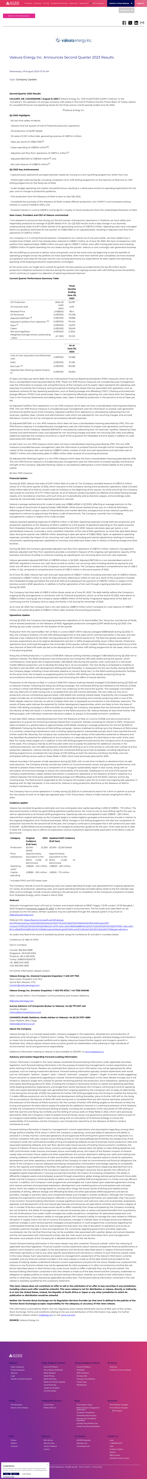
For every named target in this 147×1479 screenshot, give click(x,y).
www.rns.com (68, 1315)
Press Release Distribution (53, 1370)
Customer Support (116, 1449)
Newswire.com (82, 1443)
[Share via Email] (142, 23)
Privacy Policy (97, 1467)
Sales (112, 1446)
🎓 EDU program (97, 3)
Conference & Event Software (120, 1370)
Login (139, 3)
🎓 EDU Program (116, 1411)
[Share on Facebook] (124, 23)
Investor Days (82, 1382)
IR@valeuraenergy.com (22, 915)
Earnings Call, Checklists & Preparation (86, 1419)
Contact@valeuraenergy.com (25, 985)
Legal (13, 1376)
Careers (47, 1449)
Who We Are (48, 1440)
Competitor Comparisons (86, 1412)
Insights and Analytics (51, 1388)
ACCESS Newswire (84, 1440)
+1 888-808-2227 (116, 1443)
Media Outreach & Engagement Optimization (87, 1408)
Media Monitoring (50, 1379)
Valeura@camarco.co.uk (22, 1023)
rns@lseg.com (45, 1315)
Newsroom (83, 3)
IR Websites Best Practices (86, 1415)
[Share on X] (130, 23)
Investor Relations (50, 1446)
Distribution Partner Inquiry (119, 1458)
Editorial (113, 1452)
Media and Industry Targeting (54, 1382)
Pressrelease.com (83, 1446)
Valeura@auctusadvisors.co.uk (25, 1012)
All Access (113, 1367)
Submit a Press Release (119, 3)
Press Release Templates (119, 1405)
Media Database (50, 1373)
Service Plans (49, 1405)
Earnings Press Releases (86, 1379)
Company (14, 1446)
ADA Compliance (83, 1373)
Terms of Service (84, 1467)
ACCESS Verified (50, 1391)
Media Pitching (49, 1376)
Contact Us (125, 10)
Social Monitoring (50, 1385)
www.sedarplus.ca (94, 1051)
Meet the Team (49, 1443)
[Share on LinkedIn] (136, 23)
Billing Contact (115, 1455)
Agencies (14, 1373)
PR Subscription (16, 1405)
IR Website (81, 1370)
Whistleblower (82, 1385)
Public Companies (17, 1367)
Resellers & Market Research (21, 1379)
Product (13, 1440)
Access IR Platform (83, 1367)
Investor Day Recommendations (88, 1426)
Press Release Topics (84, 1405)
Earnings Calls (82, 1376)
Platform (14, 1443)
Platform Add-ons (50, 1408)
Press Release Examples (119, 1408)
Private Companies (18, 1370)
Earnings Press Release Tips (87, 1423)
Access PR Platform (51, 1367)
